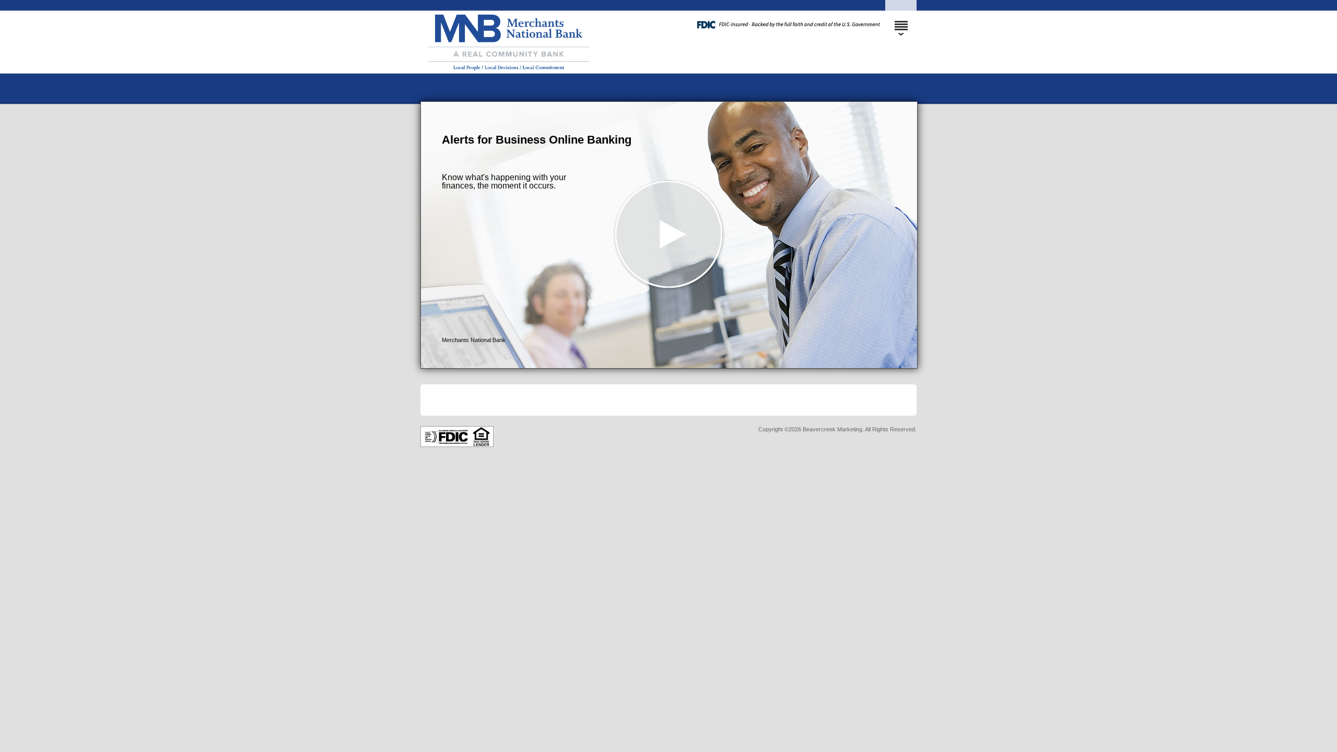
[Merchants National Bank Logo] (564, 91)
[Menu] (901, 21)
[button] (669, 235)
